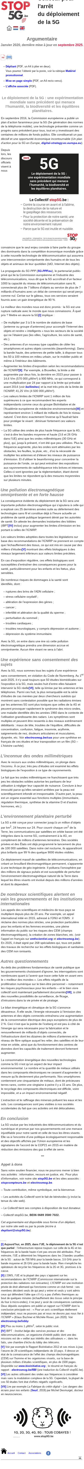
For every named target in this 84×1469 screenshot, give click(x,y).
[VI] (31, 688)
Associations (35, 1453)
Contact (21, 1453)
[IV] (10, 525)
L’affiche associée (17, 86)
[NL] (15, 29)
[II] (20, 370)
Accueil (11, 1453)
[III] (78, 408)
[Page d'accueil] (9, 29)
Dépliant (11, 66)
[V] (24, 549)
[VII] (69, 992)
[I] (39, 315)
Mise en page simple (19, 80)
